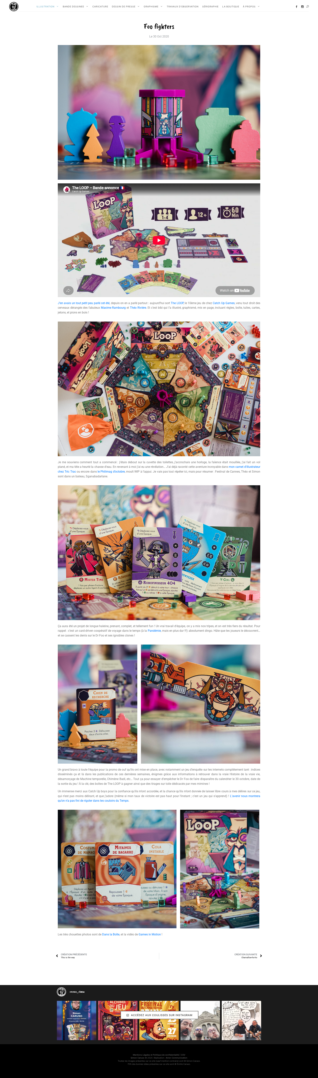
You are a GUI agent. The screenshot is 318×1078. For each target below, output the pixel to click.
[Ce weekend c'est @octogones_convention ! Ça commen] (76, 1020)
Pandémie (154, 630)
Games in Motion (150, 934)
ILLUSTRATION (45, 6)
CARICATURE (100, 6)
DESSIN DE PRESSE (123, 6)
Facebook (296, 7)
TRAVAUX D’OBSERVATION (183, 6)
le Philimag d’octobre (111, 471)
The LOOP (177, 303)
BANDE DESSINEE (73, 6)
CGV (183, 1055)
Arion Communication (176, 1058)
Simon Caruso (137, 1058)
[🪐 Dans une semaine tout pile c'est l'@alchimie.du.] (117, 1020)
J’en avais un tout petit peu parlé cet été (83, 303)
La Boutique (230, 6)
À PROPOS (249, 6)
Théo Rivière (138, 307)
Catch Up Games (224, 303)
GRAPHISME (151, 6)
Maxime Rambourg (113, 307)
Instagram (302, 7)
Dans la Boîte (110, 934)
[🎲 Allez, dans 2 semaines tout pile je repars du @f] (159, 1020)
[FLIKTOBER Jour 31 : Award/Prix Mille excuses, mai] (241, 1020)
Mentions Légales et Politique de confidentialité (156, 1055)
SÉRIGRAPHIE (210, 6)
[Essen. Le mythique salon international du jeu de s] (200, 1020)
